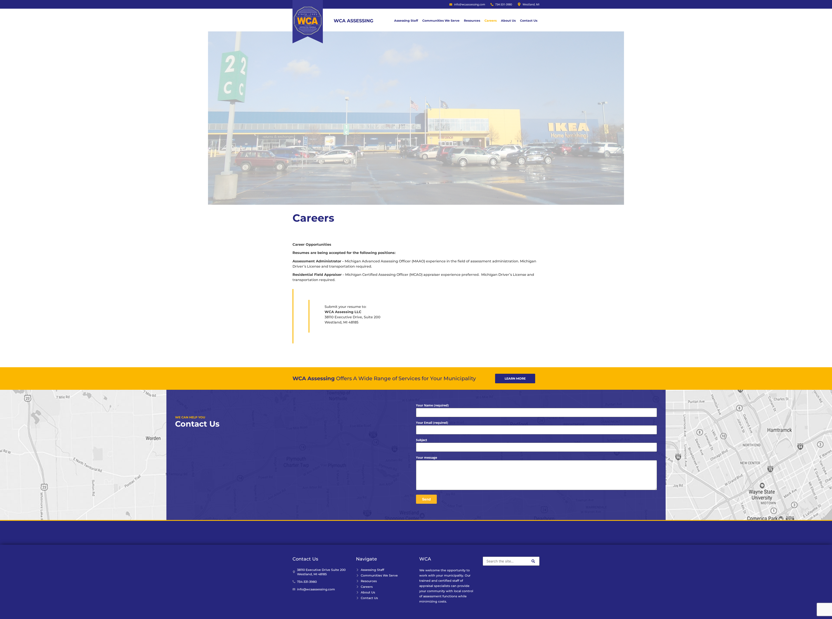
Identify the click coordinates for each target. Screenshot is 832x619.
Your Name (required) (432, 405)
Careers (490, 21)
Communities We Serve (441, 21)
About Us (508, 21)
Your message (426, 457)
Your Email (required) (432, 423)
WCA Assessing (353, 20)
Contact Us (528, 21)
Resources (472, 21)
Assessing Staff (406, 21)
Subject (421, 440)
